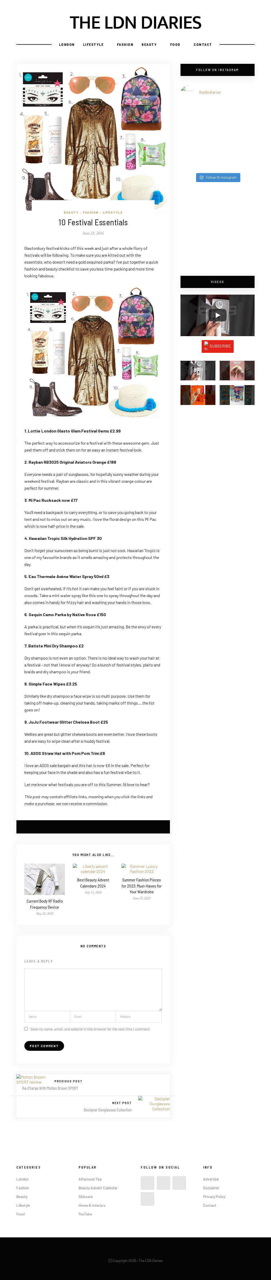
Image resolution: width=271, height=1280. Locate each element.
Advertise (211, 1179)
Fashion (125, 44)
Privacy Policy (214, 1196)
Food (175, 44)
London (67, 44)
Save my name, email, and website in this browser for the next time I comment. (90, 1029)
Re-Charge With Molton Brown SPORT (50, 1088)
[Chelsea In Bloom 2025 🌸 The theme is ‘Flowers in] (236, 115)
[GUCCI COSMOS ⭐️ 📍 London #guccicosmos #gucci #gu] (236, 158)
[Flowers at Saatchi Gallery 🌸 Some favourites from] (198, 137)
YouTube (85, 1214)
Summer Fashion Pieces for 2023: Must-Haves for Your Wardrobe (141, 885)
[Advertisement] (217, 229)
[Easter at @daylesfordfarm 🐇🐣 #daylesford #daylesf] (198, 158)
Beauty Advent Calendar (98, 1188)
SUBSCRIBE (220, 345)
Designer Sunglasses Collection (108, 1109)
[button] (198, 373)
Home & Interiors (92, 1205)
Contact (203, 44)
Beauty (149, 44)
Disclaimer (211, 1188)
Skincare (86, 1196)
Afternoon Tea (90, 1179)
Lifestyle (93, 44)
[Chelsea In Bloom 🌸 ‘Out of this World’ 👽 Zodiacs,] (198, 115)
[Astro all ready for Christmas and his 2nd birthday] (236, 137)
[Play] (218, 315)
